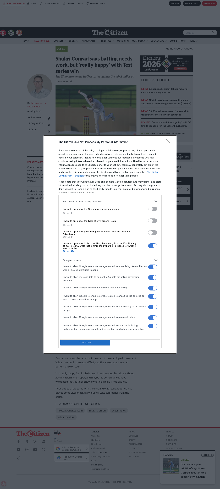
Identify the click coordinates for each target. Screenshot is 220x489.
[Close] (169, 142)
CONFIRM (85, 342)
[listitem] (110, 201)
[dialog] (110, 244)
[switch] (152, 209)
